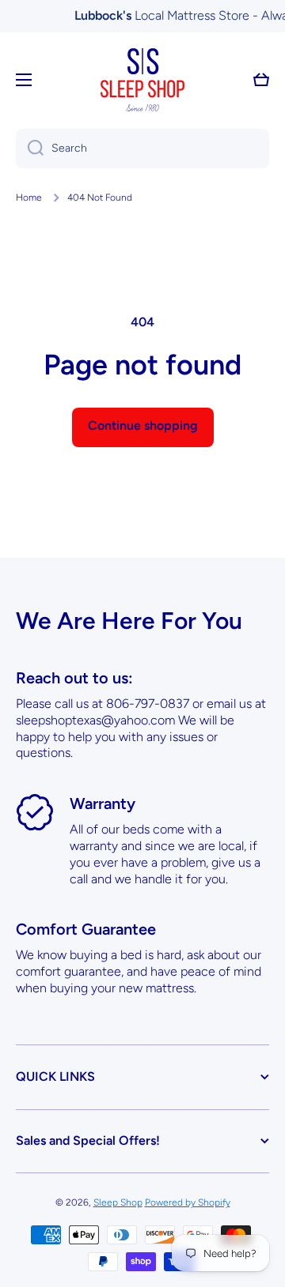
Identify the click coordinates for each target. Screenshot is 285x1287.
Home (29, 197)
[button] (261, 80)
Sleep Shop (117, 1202)
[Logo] (142, 80)
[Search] (30, 148)
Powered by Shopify (187, 1202)
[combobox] (142, 148)
